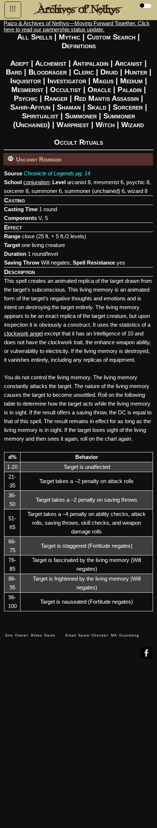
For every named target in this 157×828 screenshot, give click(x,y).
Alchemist (50, 63)
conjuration (36, 182)
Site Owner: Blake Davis (30, 635)
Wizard (132, 125)
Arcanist (128, 63)
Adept (19, 63)
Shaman (69, 107)
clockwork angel (23, 333)
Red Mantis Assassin (106, 98)
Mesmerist (27, 90)
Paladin (130, 90)
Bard (14, 72)
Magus (103, 81)
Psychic (26, 98)
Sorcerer (128, 107)
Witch (105, 125)
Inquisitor (25, 81)
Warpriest (73, 125)
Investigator (66, 81)
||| (12, 9)
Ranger (56, 98)
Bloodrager (47, 72)
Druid (109, 72)
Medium (131, 81)
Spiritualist (40, 116)
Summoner (81, 116)
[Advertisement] (78, 748)
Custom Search (111, 37)
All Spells (34, 37)
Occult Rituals (78, 142)
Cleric (83, 72)
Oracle (99, 90)
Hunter (136, 72)
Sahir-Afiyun (30, 107)
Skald (96, 107)
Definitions (79, 46)
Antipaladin (90, 63)
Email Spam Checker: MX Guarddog (102, 635)
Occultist (65, 90)
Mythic (69, 37)
